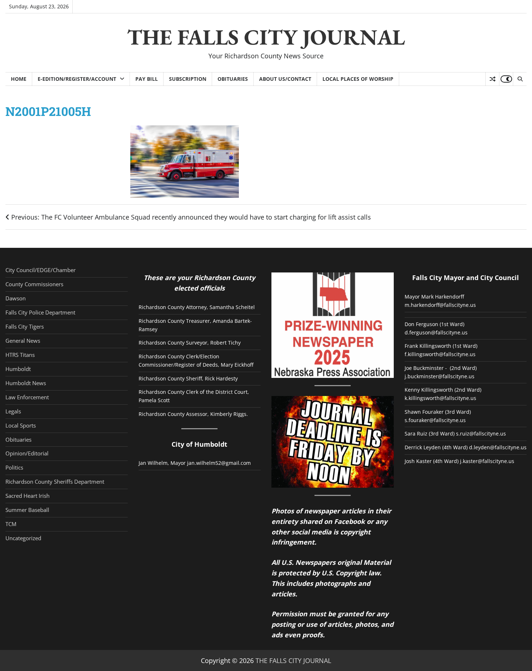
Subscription (187, 78)
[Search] (520, 79)
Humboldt (18, 368)
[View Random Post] (492, 79)
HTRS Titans (20, 354)
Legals (13, 411)
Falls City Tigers (24, 326)
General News (22, 340)
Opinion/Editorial (26, 453)
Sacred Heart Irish (27, 495)
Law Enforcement (27, 397)
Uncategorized (23, 538)
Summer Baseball (27, 509)
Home (18, 78)
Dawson (15, 298)
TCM (10, 524)
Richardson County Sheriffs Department (54, 481)
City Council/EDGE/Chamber (40, 270)
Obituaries (233, 78)
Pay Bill (146, 78)
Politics (14, 467)
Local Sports (20, 425)
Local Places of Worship (357, 78)
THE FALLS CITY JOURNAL (266, 37)
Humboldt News (25, 383)
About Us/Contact (285, 78)
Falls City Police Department (40, 312)
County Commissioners (34, 284)
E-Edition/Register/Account (77, 78)
